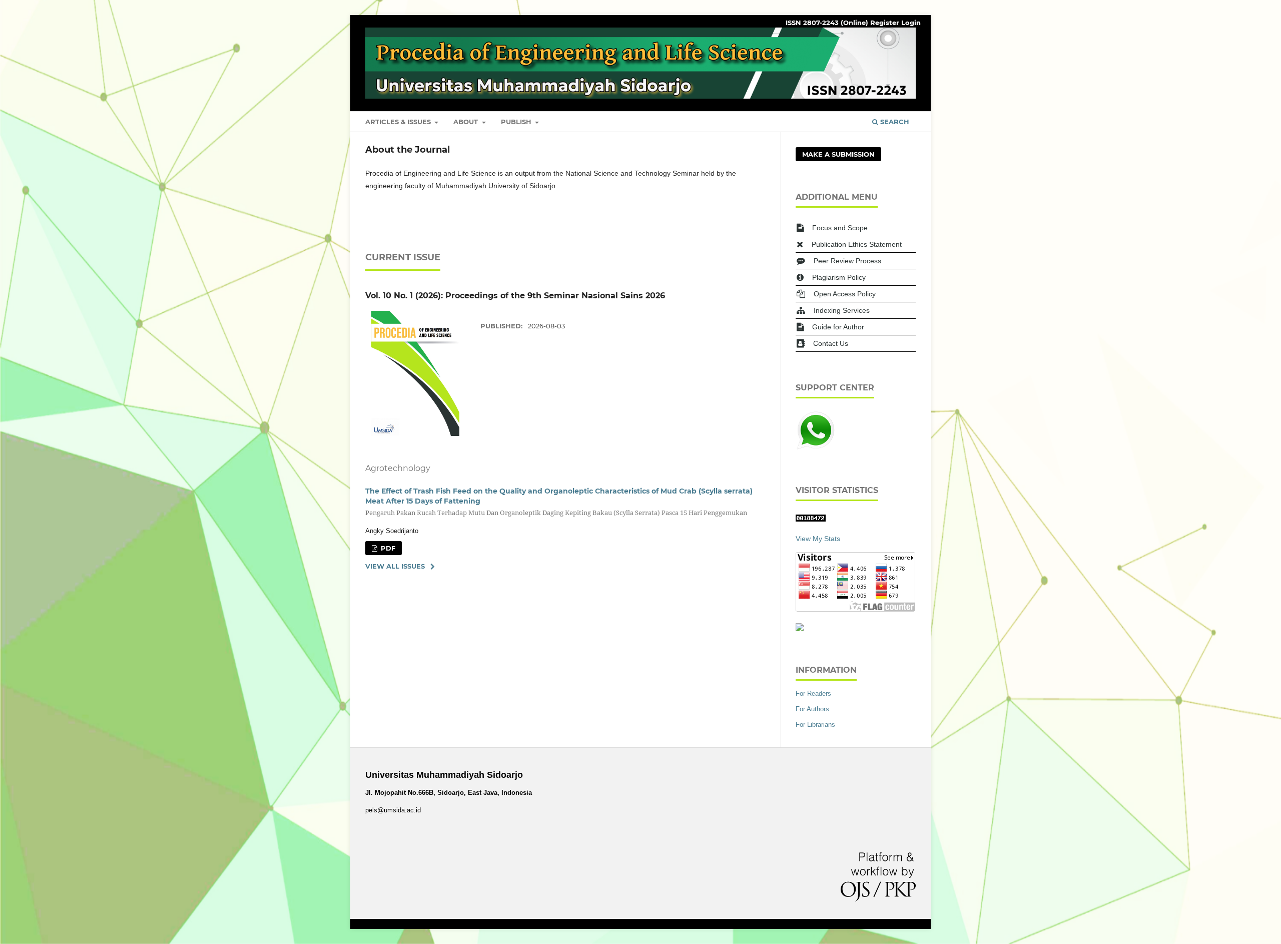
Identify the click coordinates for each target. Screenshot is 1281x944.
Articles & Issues (399, 122)
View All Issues (395, 566)
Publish (517, 122)
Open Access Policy (845, 294)
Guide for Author (838, 327)
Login (911, 23)
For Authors (812, 709)
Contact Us (830, 343)
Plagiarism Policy (839, 277)
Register (884, 23)
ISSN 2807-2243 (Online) (827, 23)
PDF (387, 548)
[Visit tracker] (800, 629)
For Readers (813, 693)
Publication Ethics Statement (857, 244)
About (466, 122)
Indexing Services (842, 310)
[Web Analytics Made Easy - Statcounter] (811, 519)
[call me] (816, 448)
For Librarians (815, 724)
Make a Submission (838, 154)
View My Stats (818, 539)
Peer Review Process (847, 261)
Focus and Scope (840, 228)
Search (893, 122)
